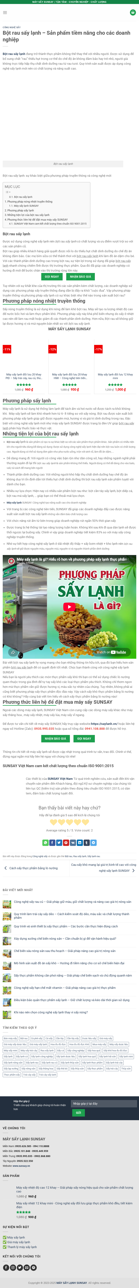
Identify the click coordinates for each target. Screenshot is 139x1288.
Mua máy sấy (99, 1044)
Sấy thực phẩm (95, 1068)
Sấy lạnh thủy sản (70, 1062)
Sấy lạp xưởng (11, 1068)
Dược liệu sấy (89, 1038)
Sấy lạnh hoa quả (87, 1056)
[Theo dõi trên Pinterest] (33, 1268)
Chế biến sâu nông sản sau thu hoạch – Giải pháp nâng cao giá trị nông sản (64, 951)
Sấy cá (60, 1050)
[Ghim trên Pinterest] (66, 843)
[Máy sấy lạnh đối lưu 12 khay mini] (115, 354)
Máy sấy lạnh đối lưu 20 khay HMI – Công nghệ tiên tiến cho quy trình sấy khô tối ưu (69, 376)
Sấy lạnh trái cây (114, 1062)
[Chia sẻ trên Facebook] (52, 843)
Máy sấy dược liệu (118, 1044)
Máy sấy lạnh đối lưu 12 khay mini (115, 376)
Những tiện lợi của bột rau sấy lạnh (28, 215)
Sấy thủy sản (77, 1068)
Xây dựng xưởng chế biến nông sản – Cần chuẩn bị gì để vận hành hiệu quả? (65, 938)
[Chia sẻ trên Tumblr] (87, 843)
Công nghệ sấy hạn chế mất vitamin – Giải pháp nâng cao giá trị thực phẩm (65, 988)
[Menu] (5, 12)
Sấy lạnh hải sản (107, 1056)
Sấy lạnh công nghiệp (42, 1056)
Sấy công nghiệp (75, 1050)
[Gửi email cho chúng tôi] (27, 1268)
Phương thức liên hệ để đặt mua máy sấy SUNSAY (37, 219)
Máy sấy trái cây (29, 1050)
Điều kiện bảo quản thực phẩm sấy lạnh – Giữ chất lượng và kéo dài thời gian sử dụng (72, 1000)
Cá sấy (49, 1038)
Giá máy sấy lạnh (38, 1044)
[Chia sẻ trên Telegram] (93, 843)
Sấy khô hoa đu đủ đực (115, 1050)
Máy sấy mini (10, 1050)
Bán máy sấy (10, 1038)
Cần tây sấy (73, 1038)
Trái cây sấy (29, 1074)
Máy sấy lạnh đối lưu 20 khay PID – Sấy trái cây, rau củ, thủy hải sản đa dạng (24, 376)
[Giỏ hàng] (133, 12)
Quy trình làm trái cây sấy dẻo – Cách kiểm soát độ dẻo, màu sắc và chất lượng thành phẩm (71, 915)
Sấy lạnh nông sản (13, 1062)
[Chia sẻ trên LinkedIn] (80, 843)
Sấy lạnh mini (126, 1056)
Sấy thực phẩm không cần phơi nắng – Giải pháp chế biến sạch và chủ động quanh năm (73, 975)
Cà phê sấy (36, 1038)
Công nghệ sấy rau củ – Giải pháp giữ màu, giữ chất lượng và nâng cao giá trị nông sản (72, 902)
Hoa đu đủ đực (58, 1044)
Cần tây (60, 1038)
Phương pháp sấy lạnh (20, 210)
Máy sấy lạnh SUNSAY (26, 205)
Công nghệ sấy (12, 27)
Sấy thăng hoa (46, 1068)
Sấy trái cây (112, 1068)
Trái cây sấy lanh (47, 1074)
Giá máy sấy (106, 1038)
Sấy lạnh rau (32, 1062)
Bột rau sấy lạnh (23, 197)
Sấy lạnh (8, 1056)
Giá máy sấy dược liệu (15, 1044)
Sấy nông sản (28, 1068)
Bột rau (24, 1038)
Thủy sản (126, 1068)
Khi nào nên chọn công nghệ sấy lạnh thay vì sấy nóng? (51, 1012)
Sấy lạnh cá (22, 1056)
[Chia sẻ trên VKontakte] (73, 843)
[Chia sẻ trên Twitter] (59, 843)
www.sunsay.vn (21, 1165)
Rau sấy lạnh (47, 1050)
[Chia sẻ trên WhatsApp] (45, 843)
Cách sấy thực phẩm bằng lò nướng (33, 868)
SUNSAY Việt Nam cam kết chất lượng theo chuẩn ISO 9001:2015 (50, 223)
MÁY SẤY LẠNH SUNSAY (71, 1283)
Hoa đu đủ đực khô (79, 1044)
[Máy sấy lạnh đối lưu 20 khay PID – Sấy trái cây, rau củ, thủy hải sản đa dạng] (24, 354)
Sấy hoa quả (94, 1050)
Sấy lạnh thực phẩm (92, 1062)
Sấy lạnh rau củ (49, 1062)
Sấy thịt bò (62, 1068)
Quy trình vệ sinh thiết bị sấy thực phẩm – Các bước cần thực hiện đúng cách (66, 926)
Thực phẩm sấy (12, 1074)
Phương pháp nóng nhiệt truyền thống (29, 201)
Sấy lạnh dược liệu (65, 1056)
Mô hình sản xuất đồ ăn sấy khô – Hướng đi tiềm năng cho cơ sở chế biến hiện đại (69, 963)
